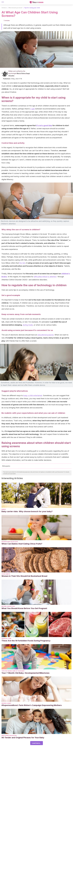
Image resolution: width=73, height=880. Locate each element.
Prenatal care (6, 638)
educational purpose (46, 335)
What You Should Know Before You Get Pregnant (24, 608)
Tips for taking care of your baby (13, 671)
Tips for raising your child (32, 7)
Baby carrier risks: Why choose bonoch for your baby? (27, 511)
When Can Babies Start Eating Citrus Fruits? (22, 544)
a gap (32, 109)
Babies (4, 509)
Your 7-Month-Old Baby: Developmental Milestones (25, 673)
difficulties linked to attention (45, 277)
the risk (22, 263)
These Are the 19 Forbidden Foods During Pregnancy (26, 641)
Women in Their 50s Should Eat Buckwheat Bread (24, 576)
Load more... (36, 743)
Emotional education (9, 735)
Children (4, 7)
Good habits (6, 574)
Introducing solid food (10, 541)
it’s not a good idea (44, 125)
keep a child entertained (32, 395)
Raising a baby (6, 703)
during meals (28, 325)
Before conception (8, 606)
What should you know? (15, 7)
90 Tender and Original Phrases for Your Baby (23, 737)
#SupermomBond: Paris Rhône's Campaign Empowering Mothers (32, 705)
